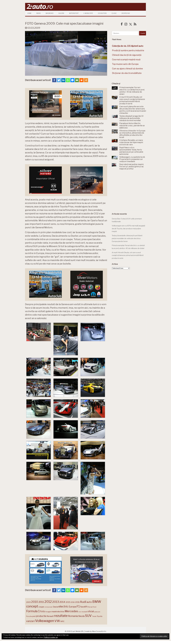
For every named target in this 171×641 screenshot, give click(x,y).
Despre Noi (126, 13)
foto (42, 611)
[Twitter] (59, 80)
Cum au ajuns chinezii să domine (127, 68)
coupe (41, 607)
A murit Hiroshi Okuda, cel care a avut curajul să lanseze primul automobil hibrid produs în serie (127, 255)
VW (57, 621)
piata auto (97, 612)
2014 (62, 601)
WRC (62, 621)
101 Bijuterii (102, 13)
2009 (28, 602)
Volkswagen (44, 621)
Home (29, 13)
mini (79, 612)
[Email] (77, 80)
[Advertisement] (129, 191)
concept (32, 606)
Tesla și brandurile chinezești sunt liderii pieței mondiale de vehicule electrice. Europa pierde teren (127, 238)
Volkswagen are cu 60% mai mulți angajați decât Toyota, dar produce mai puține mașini (128, 228)
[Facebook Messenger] (72, 80)
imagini (48, 612)
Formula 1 (33, 611)
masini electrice (58, 611)
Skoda (81, 616)
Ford (94, 607)
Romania (73, 616)
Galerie (61, 13)
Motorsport (74, 13)
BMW (96, 602)
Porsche (29, 616)
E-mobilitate (88, 13)
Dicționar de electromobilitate (127, 73)
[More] (86, 80)
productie (41, 616)
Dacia (55, 607)
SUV (88, 616)
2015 (68, 602)
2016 (73, 602)
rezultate (61, 616)
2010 (34, 601)
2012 (48, 602)
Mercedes (71, 611)
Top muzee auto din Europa (125, 64)
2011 (41, 601)
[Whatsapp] (68, 80)
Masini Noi (49, 13)
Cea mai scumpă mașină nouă (126, 59)
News (38, 13)
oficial (90, 611)
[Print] (81, 80)
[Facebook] (54, 80)
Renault (50, 616)
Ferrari (90, 607)
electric (63, 606)
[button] (38, 332)
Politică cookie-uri (51, 637)
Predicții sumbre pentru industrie (128, 50)
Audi (83, 601)
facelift (83, 606)
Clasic (114, 13)
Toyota (99, 616)
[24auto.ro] (39, 10)
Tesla (94, 616)
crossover (48, 607)
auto (89, 601)
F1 (78, 606)
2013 (55, 601)
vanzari (30, 621)
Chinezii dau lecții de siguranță (126, 55)
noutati (84, 612)
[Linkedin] (63, 80)
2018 (77, 602)
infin (104, 631)
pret (34, 616)
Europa (72, 606)
